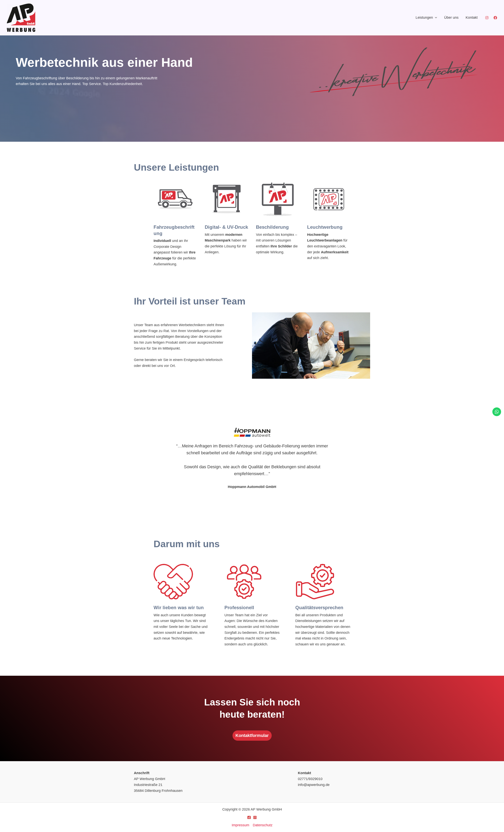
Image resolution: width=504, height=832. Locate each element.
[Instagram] (487, 17)
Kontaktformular (252, 735)
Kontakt (472, 17)
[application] (435, 17)
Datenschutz (262, 825)
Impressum (240, 825)
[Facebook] (495, 17)
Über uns (451, 17)
